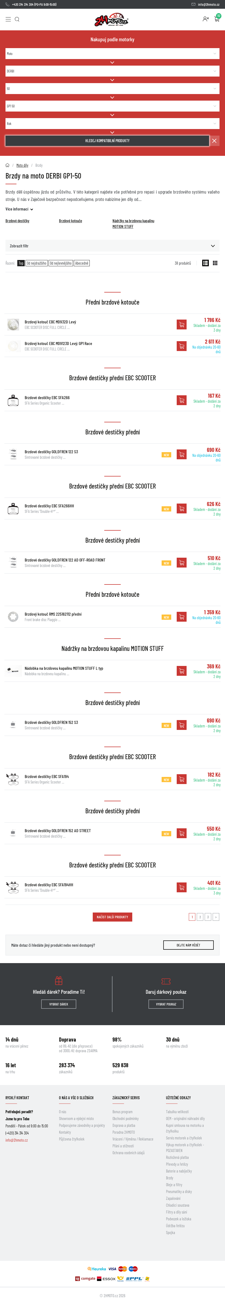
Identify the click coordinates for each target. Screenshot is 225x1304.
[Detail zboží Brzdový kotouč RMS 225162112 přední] (13, 616)
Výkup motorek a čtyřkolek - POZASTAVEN (185, 1147)
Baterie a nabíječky (179, 1171)
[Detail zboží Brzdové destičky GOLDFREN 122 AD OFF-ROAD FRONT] (13, 562)
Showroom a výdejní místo (76, 1118)
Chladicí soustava (177, 1205)
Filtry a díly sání (176, 1212)
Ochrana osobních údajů (129, 1152)
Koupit (182, 324)
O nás (62, 1111)
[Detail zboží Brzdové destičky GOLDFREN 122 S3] (13, 454)
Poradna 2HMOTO (124, 1132)
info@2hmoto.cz (209, 4)
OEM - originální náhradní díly (185, 1118)
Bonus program (123, 1111)
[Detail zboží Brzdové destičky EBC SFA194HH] (13, 887)
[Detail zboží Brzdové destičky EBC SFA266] (13, 400)
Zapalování (173, 1198)
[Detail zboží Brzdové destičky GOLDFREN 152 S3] (13, 725)
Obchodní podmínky (126, 1118)
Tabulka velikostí (177, 1111)
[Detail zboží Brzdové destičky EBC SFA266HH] (13, 508)
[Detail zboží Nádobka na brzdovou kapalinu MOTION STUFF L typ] (13, 670)
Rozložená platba (177, 1157)
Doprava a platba (124, 1125)
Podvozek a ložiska (178, 1219)
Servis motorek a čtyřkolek (184, 1138)
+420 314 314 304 (22, 4)
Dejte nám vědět (188, 945)
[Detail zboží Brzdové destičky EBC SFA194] (13, 779)
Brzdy (169, 1178)
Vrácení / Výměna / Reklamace (133, 1139)
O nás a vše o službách (76, 1097)
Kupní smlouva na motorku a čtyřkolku (185, 1128)
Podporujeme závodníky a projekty (82, 1125)
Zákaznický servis (126, 1097)
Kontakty (65, 1132)
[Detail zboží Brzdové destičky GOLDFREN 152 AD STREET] (13, 833)
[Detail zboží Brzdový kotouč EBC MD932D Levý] (13, 324)
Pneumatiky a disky (179, 1191)
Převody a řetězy (177, 1164)
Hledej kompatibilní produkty (107, 140)
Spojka (170, 1232)
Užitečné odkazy (178, 1097)
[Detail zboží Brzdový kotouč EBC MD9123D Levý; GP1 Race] (13, 346)
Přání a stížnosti (123, 1146)
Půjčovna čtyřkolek (72, 1139)
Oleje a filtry (174, 1184)
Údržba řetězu (175, 1225)
